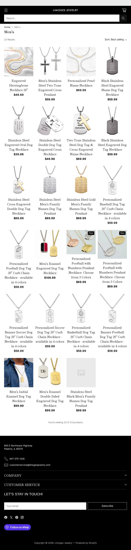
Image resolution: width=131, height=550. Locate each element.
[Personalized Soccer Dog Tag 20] (49, 308)
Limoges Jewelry (63, 543)
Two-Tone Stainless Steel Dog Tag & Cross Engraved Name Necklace (81, 147)
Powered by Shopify (86, 543)
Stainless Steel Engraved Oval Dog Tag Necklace (19, 144)
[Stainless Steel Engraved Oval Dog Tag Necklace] (18, 121)
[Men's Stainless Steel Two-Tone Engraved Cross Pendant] (49, 61)
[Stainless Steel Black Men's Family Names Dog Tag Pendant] (81, 372)
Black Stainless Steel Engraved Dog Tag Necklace (112, 144)
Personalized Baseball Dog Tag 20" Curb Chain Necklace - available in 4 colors (112, 208)
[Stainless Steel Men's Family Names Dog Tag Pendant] (49, 180)
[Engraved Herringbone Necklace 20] (18, 61)
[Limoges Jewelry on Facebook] (6, 517)
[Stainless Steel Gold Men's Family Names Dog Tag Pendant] (81, 180)
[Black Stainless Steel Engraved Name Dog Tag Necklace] (112, 61)
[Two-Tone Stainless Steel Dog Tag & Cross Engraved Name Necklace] (81, 121)
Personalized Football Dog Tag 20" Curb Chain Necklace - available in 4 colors (19, 272)
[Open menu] (5, 10)
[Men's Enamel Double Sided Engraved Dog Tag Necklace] (49, 372)
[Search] (123, 18)
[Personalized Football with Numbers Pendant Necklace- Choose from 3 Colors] (81, 242)
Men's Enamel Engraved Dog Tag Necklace (50, 268)
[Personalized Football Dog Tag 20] (18, 244)
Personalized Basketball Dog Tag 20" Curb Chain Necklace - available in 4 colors (81, 336)
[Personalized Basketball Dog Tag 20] (81, 308)
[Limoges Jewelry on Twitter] (11, 517)
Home (7, 27)
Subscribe (107, 505)
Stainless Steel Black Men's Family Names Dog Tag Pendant (81, 398)
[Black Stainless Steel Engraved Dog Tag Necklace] (112, 121)
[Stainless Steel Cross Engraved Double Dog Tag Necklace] (18, 180)
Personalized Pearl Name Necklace (81, 82)
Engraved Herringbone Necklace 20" (18, 85)
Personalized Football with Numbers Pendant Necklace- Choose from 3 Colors (81, 267)
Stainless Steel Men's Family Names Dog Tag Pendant (50, 206)
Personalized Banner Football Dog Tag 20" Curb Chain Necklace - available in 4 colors (112, 336)
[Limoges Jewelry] (65, 10)
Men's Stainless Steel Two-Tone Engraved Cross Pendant (50, 87)
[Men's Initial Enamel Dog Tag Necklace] (18, 372)
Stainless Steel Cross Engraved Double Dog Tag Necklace (18, 206)
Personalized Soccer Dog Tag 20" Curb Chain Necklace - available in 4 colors (49, 334)
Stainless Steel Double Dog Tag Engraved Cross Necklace (50, 147)
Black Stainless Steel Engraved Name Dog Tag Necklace (112, 87)
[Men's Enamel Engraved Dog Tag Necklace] (49, 244)
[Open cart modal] (124, 10)
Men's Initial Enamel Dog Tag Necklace (18, 396)
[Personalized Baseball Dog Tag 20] (112, 180)
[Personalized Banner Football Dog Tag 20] (112, 308)
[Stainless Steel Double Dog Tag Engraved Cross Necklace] (49, 121)
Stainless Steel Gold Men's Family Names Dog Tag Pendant (81, 206)
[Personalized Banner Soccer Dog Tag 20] (18, 308)
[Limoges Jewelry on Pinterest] (17, 517)
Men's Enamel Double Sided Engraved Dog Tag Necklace (50, 398)
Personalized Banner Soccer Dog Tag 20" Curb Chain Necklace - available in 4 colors (19, 336)
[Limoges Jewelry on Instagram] (22, 517)
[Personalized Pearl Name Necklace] (81, 61)
